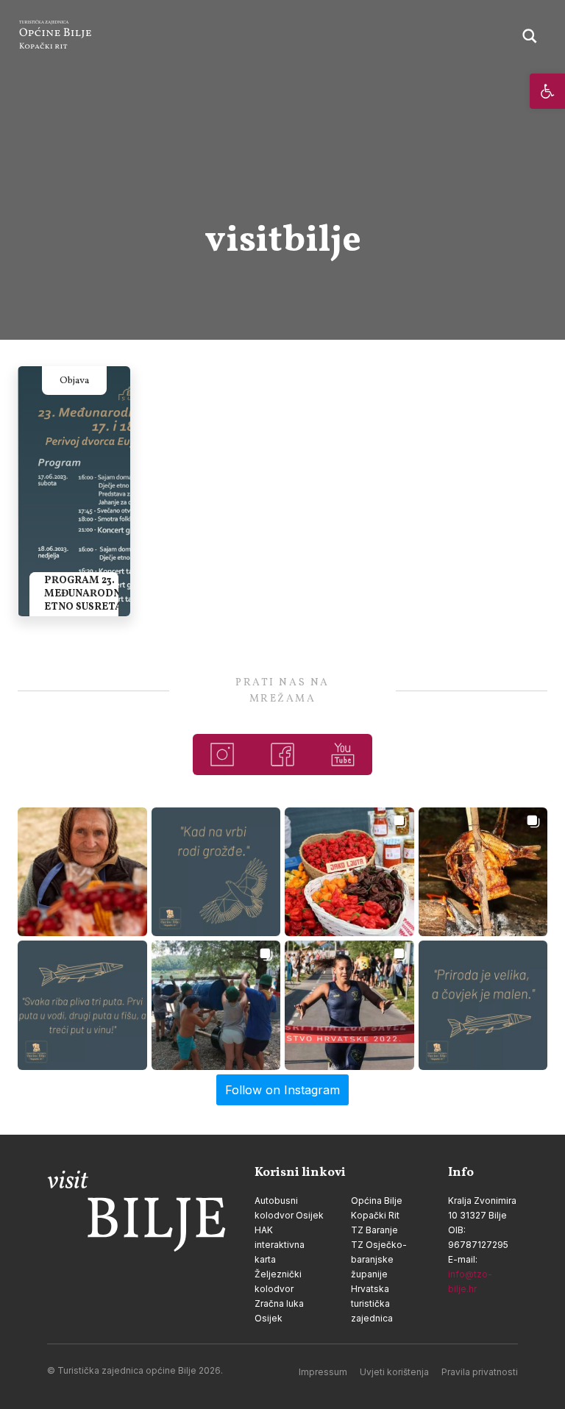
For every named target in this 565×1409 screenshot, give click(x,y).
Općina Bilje (376, 1200)
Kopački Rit (375, 1215)
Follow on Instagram (282, 1089)
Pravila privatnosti (479, 1371)
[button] (547, 91)
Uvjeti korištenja (394, 1371)
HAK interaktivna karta (280, 1244)
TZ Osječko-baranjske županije (379, 1259)
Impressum (323, 1371)
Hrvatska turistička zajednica (372, 1303)
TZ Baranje (374, 1229)
